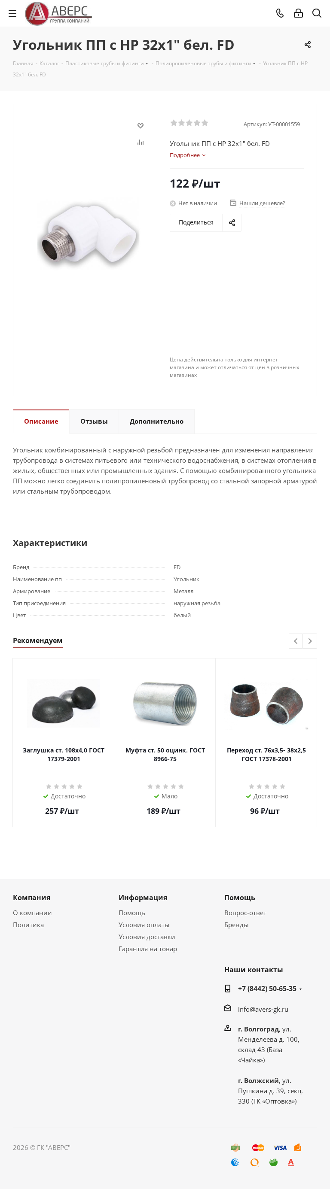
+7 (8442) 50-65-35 (267, 988)
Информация (143, 897)
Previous (296, 641)
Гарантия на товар (148, 948)
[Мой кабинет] (298, 13)
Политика (28, 924)
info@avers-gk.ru (263, 1009)
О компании (32, 912)
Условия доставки (147, 936)
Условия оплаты (144, 924)
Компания (31, 897)
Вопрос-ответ (245, 912)
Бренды (236, 924)
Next (310, 641)
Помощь (132, 912)
